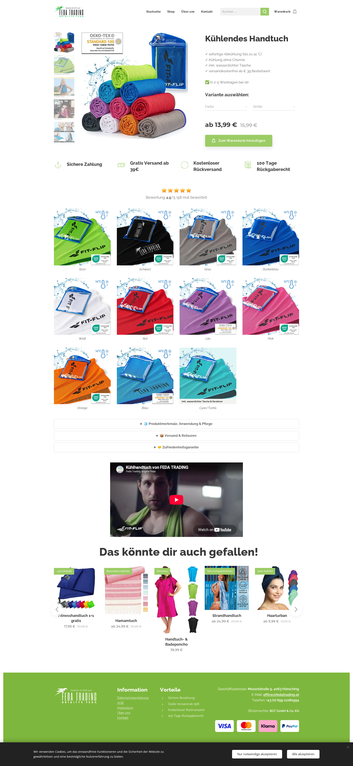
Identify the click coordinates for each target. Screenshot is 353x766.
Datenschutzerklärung (133, 698)
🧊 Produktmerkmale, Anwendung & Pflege (178, 424)
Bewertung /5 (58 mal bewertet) (176, 197)
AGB (120, 703)
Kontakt (122, 718)
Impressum (125, 708)
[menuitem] (154, 12)
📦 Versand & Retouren (178, 436)
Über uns (123, 713)
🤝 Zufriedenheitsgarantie (178, 447)
